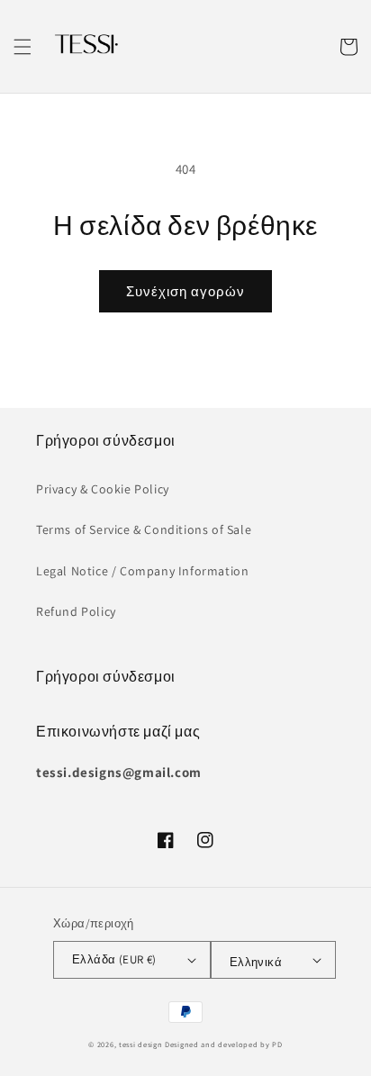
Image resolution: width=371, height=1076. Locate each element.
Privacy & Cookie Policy (102, 489)
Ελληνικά (256, 962)
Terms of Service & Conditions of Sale (143, 529)
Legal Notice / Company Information (142, 571)
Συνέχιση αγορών (185, 291)
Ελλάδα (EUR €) (114, 959)
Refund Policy (76, 611)
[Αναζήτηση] (309, 47)
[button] (22, 47)
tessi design (140, 1044)
